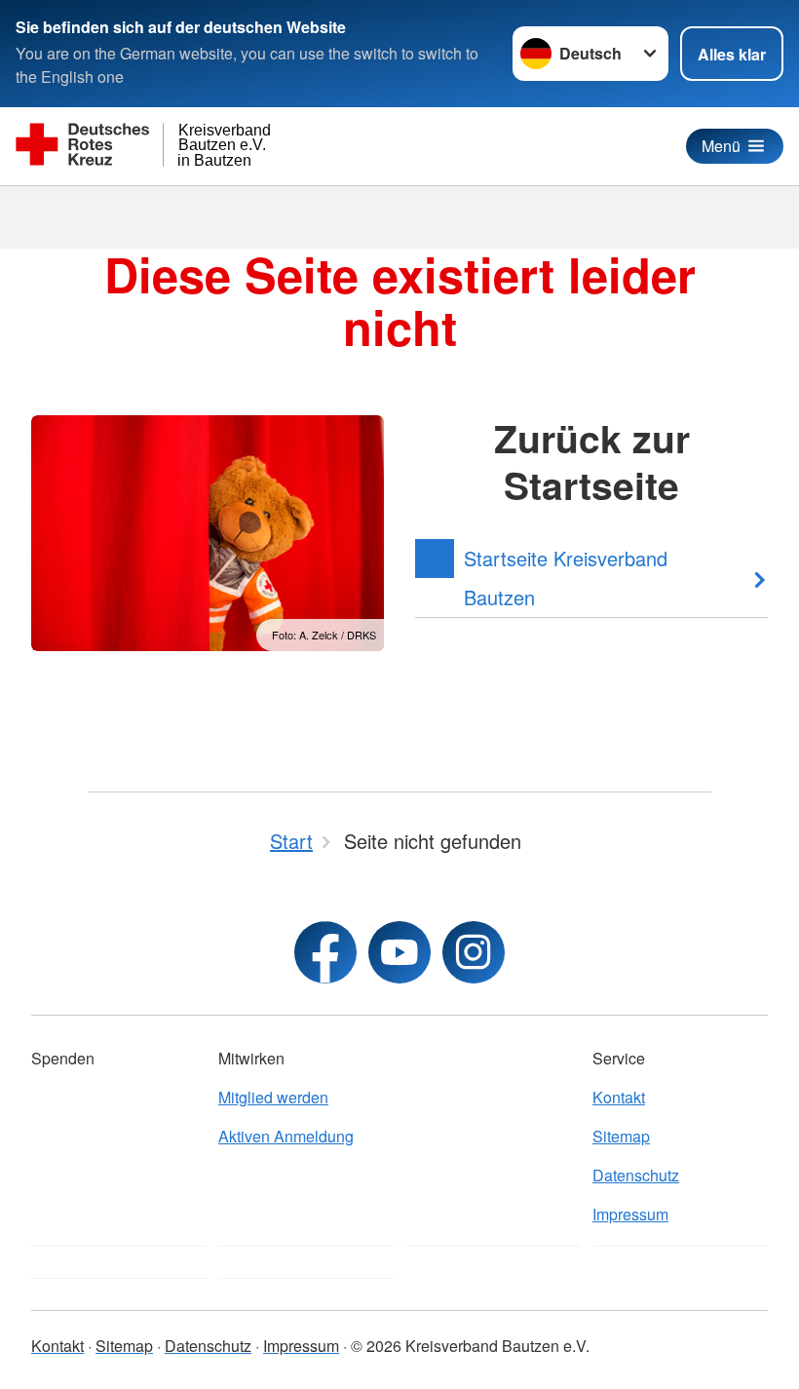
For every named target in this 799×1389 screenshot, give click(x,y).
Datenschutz (635, 1175)
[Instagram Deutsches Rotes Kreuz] (473, 952)
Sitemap (621, 1136)
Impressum (630, 1214)
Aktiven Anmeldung (286, 1136)
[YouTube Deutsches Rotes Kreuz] (399, 952)
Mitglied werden (273, 1097)
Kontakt (618, 1097)
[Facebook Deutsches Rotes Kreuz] (325, 952)
